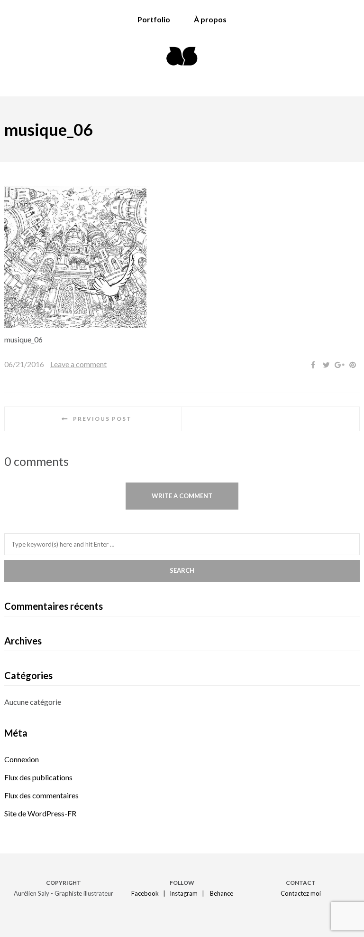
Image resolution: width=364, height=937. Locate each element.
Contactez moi (301, 893)
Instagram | (189, 893)
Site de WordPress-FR (40, 813)
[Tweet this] (326, 365)
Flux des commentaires (41, 795)
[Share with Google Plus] (339, 365)
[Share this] (313, 365)
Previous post (102, 418)
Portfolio (153, 19)
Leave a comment (78, 364)
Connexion (21, 759)
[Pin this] (352, 365)
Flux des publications (38, 777)
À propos (210, 19)
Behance (221, 893)
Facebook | (149, 893)
